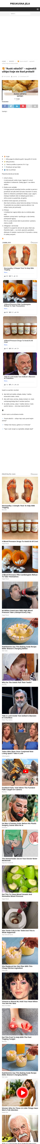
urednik (15, 76)
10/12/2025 (6, 76)
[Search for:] (20, 13)
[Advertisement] (20, 39)
